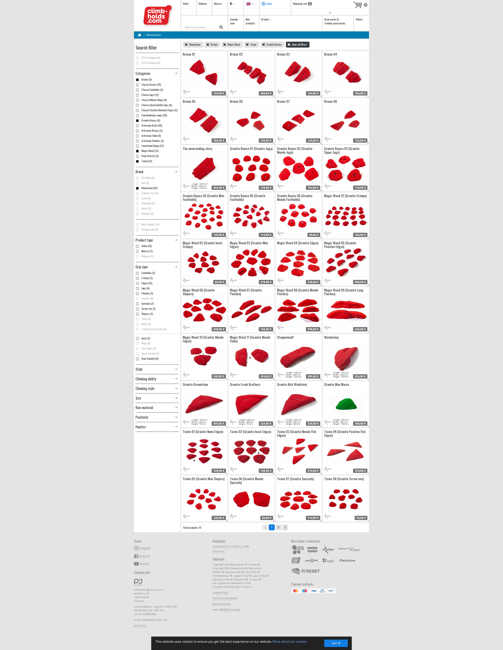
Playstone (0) (148, 203)
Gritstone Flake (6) (151, 136)
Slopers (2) (147, 314)
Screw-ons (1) (148, 309)
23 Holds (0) (147, 178)
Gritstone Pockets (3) (152, 141)
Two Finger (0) (148, 348)
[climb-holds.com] (157, 15)
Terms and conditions (225, 598)
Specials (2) (147, 303)
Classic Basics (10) (151, 84)
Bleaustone (153, 35)
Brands (265, 19)
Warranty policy (221, 604)
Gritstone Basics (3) (151, 130)
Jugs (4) (145, 288)
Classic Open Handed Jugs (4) (156, 105)
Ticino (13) (146, 161)
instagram (145, 548)
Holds (186, 3)
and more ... (141, 625)
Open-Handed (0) (150, 353)
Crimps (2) (147, 278)
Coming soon (234, 21)
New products (250, 21)
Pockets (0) (147, 298)
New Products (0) (150, 224)
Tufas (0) (146, 319)
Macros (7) (146, 251)
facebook (144, 556)
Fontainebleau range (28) (154, 115)
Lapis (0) (146, 198)
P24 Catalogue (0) (150, 58)
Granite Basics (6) (150, 120)
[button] (157, 240)
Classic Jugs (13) (150, 95)
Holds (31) (146, 246)
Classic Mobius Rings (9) (154, 100)
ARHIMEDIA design (229, 609)
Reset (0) (146, 208)
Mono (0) (145, 343)
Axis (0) (145, 183)
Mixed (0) (146, 324)
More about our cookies (290, 642)
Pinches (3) (147, 293)
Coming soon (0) (149, 229)
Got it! (336, 643)
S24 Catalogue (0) (150, 63)
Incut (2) (145, 338)
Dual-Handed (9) (149, 358)
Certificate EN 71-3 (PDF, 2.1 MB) (231, 546)
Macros (218, 3)
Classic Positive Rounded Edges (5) (159, 110)
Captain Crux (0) (149, 193)
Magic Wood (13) (149, 151)
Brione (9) (146, 79)
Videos (359, 19)
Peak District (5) (150, 156)
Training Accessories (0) (153, 329)
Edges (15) (146, 283)
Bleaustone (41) (149, 188)
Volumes (202, 3)
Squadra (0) (147, 213)
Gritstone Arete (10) (151, 125)
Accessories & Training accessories (334, 21)
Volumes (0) (147, 256)
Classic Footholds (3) (152, 90)
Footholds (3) (148, 273)
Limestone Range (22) (152, 146)
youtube (144, 563)
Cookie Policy (220, 592)
